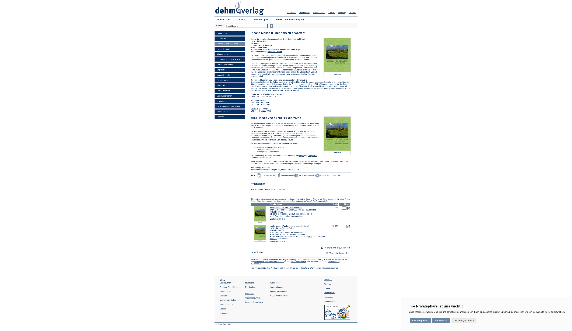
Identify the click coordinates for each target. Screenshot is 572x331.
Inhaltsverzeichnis (269, 175)
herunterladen (299, 234)
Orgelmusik (221, 70)
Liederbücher (222, 33)
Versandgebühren (252, 298)
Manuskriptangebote (278, 291)
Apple (301, 156)
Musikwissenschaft (224, 96)
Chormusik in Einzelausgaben (229, 59)
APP (310, 237)
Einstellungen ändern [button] (464, 320)
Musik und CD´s (226, 304)
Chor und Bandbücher (229, 287)
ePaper (273, 239)
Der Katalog (250, 287)
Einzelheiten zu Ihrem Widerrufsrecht (269, 262)
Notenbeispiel (287, 175)
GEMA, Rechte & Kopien (290, 19)
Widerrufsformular (298, 262)
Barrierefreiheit (319, 13)
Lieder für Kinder (223, 75)
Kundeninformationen (254, 302)
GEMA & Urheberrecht (279, 296)
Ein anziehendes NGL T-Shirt (228, 106)
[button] (260, 223)
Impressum (291, 13)
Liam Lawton (262, 47)
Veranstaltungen (276, 287)
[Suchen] (271, 26)
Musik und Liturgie (262, 189)
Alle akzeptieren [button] (420, 320)
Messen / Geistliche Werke (227, 44)
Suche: (219, 25)
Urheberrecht (222, 101)
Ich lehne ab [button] (441, 320)
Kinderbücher (222, 112)
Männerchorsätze (224, 54)
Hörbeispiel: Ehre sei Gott (330, 175)
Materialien (249, 283)
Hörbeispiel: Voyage (306, 175)
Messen (223, 309)
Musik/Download (223, 91)
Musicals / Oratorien (225, 65)
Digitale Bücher (223, 80)
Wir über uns (223, 19)
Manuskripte (261, 19)
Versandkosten (329, 268)
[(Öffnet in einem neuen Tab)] (337, 319)
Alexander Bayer (275, 52)
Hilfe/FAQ (342, 13)
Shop (242, 19)
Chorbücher (221, 39)
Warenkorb (249, 294)
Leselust (220, 117)
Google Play (313, 156)
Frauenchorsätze (223, 49)
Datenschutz (304, 13)
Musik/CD (221, 85)
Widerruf (352, 13)
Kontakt (331, 13)
